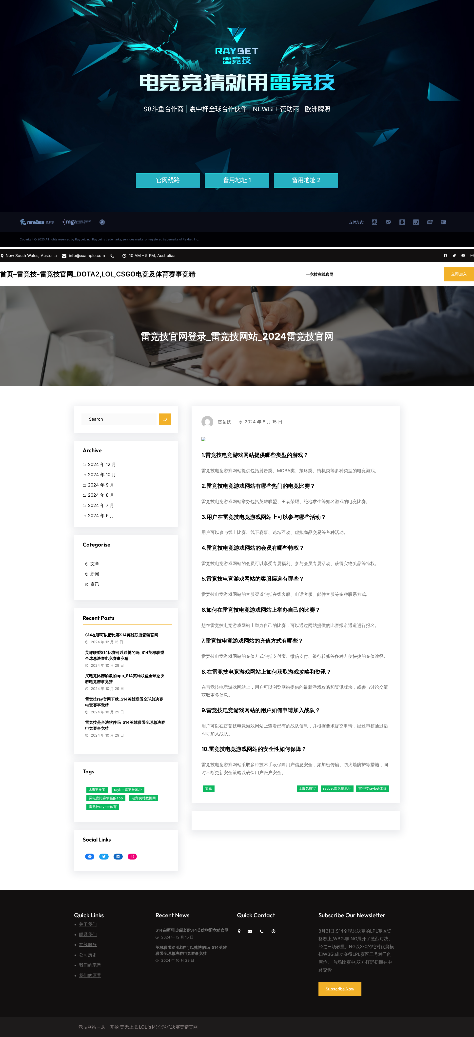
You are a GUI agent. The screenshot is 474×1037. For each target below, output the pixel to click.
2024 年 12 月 (102, 464)
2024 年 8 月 (101, 495)
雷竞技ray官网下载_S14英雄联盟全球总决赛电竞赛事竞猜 (124, 702)
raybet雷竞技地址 (128, 789)
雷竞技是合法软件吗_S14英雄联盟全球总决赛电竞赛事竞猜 (125, 725)
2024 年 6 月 (101, 515)
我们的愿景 (90, 975)
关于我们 (88, 924)
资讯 (94, 584)
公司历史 (88, 955)
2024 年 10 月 (102, 474)
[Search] (165, 419)
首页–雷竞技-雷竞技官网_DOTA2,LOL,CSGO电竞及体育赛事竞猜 (98, 274)
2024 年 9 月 (101, 485)
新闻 (94, 573)
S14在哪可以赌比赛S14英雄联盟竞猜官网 (121, 634)
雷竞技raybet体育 (103, 806)
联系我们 (88, 934)
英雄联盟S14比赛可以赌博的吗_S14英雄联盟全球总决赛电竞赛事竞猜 (124, 655)
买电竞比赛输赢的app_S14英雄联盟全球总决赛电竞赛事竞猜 (124, 678)
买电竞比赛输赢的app (106, 798)
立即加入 (459, 274)
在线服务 (88, 944)
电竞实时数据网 (144, 798)
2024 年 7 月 (101, 505)
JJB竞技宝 (97, 789)
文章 (94, 563)
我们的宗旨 (90, 965)
